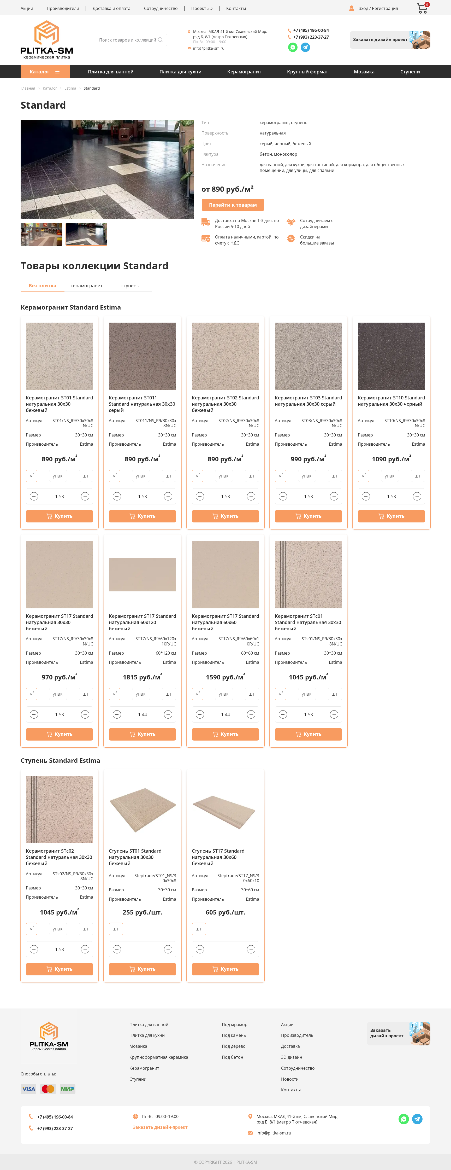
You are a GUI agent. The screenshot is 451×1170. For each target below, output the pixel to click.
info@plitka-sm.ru (208, 48)
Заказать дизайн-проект (160, 1127)
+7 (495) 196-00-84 (311, 30)
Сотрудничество (161, 8)
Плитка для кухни (180, 71)
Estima (70, 88)
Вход (363, 8)
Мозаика (364, 71)
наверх (428, 1121)
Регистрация (385, 8)
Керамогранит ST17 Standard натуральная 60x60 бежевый (225, 622)
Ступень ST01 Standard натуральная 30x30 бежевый (135, 857)
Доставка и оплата (111, 8)
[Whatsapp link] (293, 47)
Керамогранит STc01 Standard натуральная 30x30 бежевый (308, 622)
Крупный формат (307, 71)
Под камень (234, 1035)
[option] (107, 169)
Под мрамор (234, 1024)
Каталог (50, 88)
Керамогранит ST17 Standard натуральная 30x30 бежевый (59, 622)
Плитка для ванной (111, 71)
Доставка (290, 1046)
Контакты (236, 8)
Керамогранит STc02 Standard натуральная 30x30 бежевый (59, 857)
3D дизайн (291, 1057)
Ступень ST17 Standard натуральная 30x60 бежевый (218, 857)
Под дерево (234, 1046)
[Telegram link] (305, 47)
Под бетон (232, 1057)
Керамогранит (244, 71)
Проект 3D (202, 8)
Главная (28, 88)
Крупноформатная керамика (158, 1057)
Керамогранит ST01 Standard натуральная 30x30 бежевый (59, 404)
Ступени (410, 71)
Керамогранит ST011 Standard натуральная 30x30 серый (142, 404)
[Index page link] (47, 40)
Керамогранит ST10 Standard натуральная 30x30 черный (391, 401)
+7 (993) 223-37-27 (311, 37)
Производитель (297, 1035)
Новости (290, 1079)
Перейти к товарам (233, 205)
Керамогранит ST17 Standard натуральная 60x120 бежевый (142, 622)
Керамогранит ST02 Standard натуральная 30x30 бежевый (225, 404)
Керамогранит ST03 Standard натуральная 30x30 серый (308, 401)
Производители (63, 8)
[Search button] (160, 40)
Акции (27, 8)
